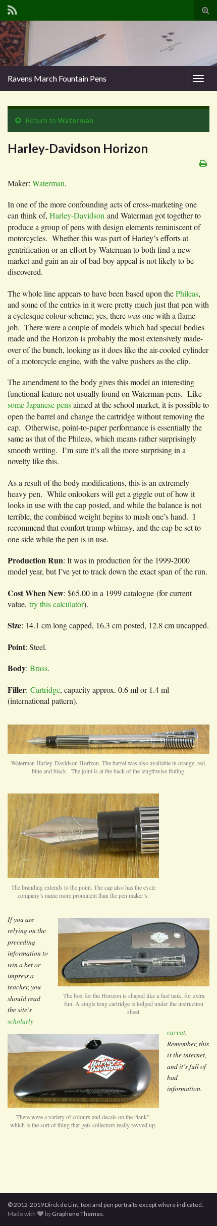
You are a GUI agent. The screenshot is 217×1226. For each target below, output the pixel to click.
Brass (38, 668)
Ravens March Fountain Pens (57, 78)
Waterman (75, 120)
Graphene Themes (77, 1213)
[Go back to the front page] (108, 43)
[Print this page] (203, 163)
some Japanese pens (39, 404)
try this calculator (56, 604)
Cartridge (45, 689)
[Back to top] (194, 1203)
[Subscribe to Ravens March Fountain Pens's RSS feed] (12, 8)
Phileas (187, 293)
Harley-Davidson (76, 215)
